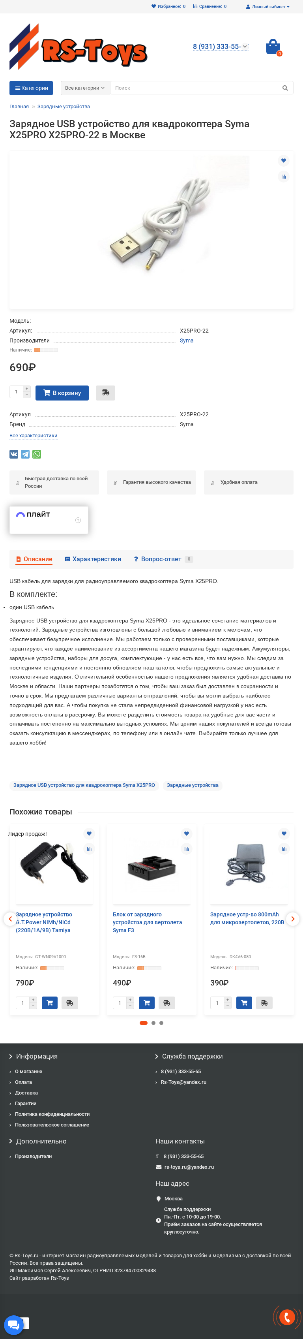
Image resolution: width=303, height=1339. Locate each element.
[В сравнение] (284, 176)
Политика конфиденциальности (52, 1114)
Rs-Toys (60, 1278)
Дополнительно (41, 1141)
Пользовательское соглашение (52, 1125)
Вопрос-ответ (165, 559)
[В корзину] (50, 1003)
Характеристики (97, 559)
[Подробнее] (78, 520)
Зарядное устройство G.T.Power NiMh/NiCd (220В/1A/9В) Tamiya (44, 922)
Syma (187, 340)
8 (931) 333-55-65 (181, 1071)
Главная (19, 106)
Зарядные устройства (63, 106)
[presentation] (10, 919)
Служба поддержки (192, 1056)
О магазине (28, 1071)
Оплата (23, 1082)
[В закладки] (284, 161)
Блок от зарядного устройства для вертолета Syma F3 (147, 922)
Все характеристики (33, 435)
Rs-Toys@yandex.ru (183, 1082)
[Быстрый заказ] (105, 393)
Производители (33, 1156)
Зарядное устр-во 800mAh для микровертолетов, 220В (247, 918)
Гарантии (25, 1103)
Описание (38, 559)
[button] (144, 1023)
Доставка (26, 1093)
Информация (37, 1056)
